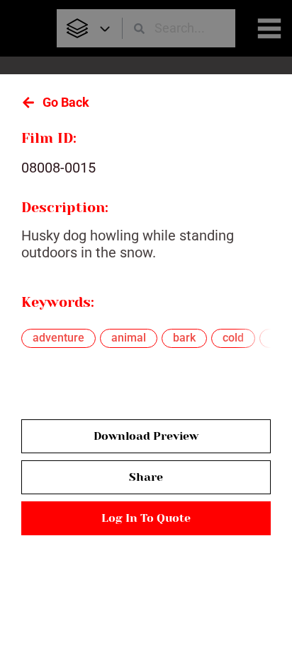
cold (233, 337)
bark (184, 337)
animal (128, 337)
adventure (58, 337)
